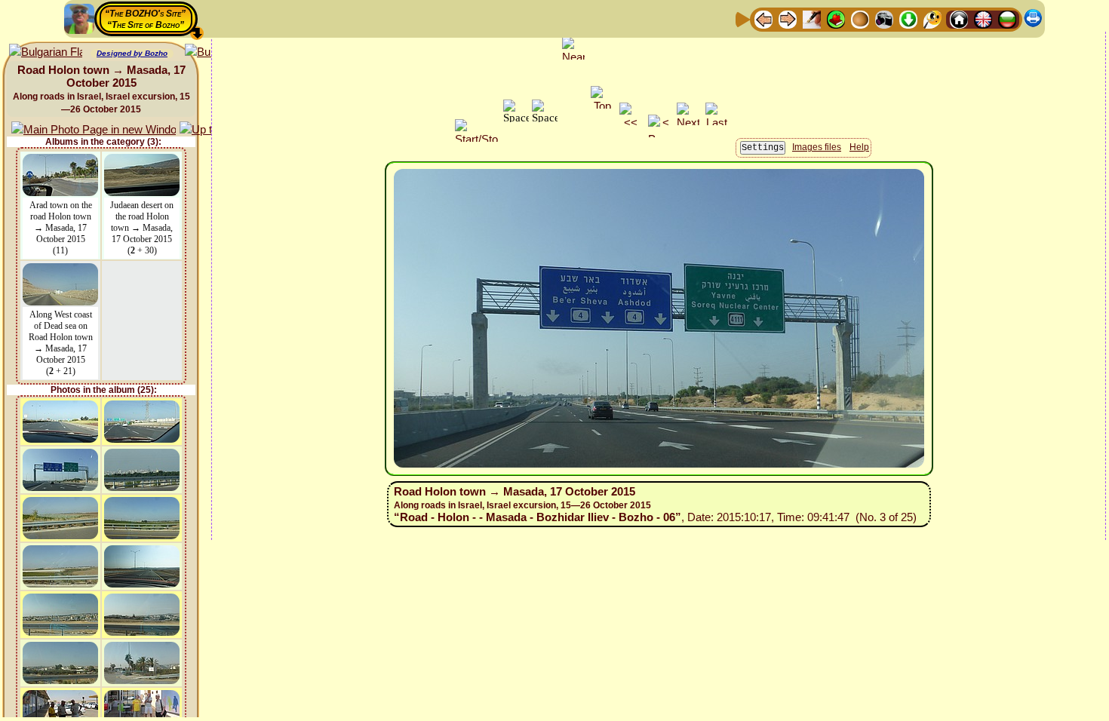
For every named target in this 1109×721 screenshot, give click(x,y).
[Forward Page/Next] (788, 18)
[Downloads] (908, 18)
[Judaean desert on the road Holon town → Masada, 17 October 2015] (142, 161)
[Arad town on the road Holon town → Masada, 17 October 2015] (60, 161)
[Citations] (836, 18)
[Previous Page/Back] (763, 18)
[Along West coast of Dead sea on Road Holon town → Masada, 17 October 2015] (60, 270)
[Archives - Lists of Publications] (812, 18)
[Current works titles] (860, 18)
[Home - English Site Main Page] (983, 18)
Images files (816, 147)
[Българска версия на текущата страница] (46, 52)
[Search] (932, 18)
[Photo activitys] (884, 18)
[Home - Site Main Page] (959, 18)
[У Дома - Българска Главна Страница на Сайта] (1007, 18)
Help (859, 147)
